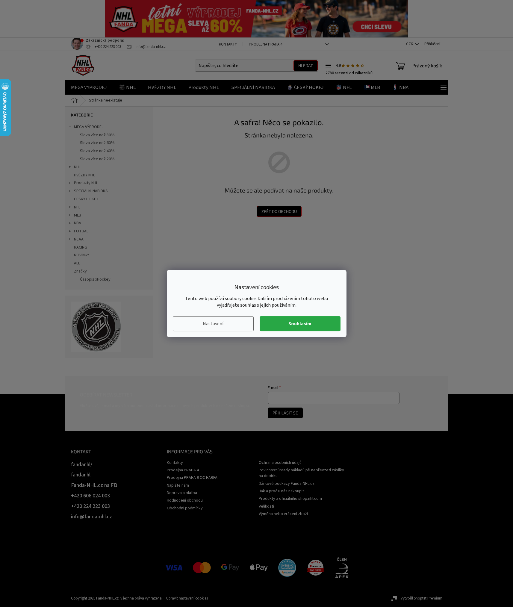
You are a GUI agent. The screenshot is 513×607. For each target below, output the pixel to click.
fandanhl (80, 475)
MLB (77, 215)
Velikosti (266, 506)
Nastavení (213, 323)
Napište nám (178, 485)
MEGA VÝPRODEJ (89, 127)
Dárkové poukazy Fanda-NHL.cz (286, 484)
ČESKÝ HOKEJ (86, 199)
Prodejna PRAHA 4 (265, 44)
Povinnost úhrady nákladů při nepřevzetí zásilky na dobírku (301, 473)
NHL (77, 167)
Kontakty (228, 44)
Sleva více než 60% (97, 143)
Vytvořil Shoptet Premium (421, 598)
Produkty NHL (86, 183)
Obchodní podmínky (185, 508)
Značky (80, 271)
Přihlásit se (285, 412)
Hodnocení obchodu (185, 500)
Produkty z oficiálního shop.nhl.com (290, 499)
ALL (77, 263)
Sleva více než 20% (97, 159)
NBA (77, 223)
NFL (77, 207)
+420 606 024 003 (90, 495)
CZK (410, 44)
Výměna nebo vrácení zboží (283, 514)
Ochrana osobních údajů (280, 463)
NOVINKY (81, 255)
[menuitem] (89, 87)
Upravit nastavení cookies (187, 598)
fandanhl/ (81, 464)
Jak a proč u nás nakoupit (281, 491)
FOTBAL (81, 231)
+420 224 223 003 (90, 506)
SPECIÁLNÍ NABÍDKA (91, 191)
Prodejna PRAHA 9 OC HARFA (192, 478)
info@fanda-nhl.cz (91, 516)
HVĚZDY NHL (84, 175)
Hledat (305, 65)
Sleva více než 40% (97, 151)
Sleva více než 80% (97, 135)
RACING (80, 247)
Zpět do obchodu (279, 211)
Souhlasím (299, 323)
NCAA (79, 239)
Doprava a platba (182, 493)
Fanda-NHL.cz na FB (94, 485)
